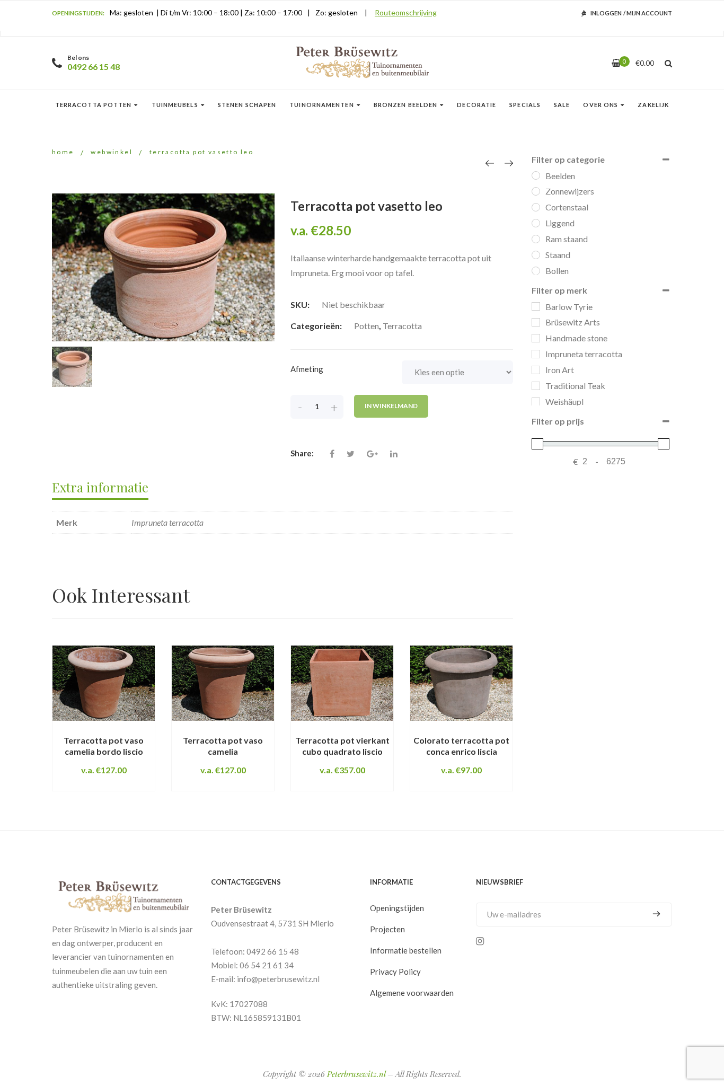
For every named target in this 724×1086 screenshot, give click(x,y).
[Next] (509, 163)
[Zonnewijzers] (536, 191)
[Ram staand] (536, 239)
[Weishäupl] (536, 402)
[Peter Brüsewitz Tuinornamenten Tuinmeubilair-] (362, 63)
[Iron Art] (536, 370)
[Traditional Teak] (536, 386)
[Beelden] (536, 175)
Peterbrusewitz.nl (356, 1074)
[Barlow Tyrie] (536, 306)
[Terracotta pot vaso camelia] (223, 683)
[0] (616, 62)
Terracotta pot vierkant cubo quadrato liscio (342, 745)
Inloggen (606, 13)
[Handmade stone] (536, 338)
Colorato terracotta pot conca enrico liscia (461, 745)
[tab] (105, 486)
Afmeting (306, 369)
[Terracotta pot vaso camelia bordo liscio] (103, 683)
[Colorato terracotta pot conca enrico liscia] (461, 683)
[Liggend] (536, 223)
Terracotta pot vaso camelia (223, 745)
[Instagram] (480, 941)
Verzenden (652, 914)
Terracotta (402, 326)
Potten (366, 326)
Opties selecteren (91, 730)
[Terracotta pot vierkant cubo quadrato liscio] (342, 683)
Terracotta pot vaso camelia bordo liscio (104, 745)
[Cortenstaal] (536, 207)
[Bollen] (536, 271)
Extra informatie (100, 487)
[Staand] (536, 255)
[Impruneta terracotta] (536, 354)
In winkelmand (391, 406)
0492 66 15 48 (93, 66)
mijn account (649, 13)
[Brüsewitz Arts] (536, 322)
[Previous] (489, 163)
